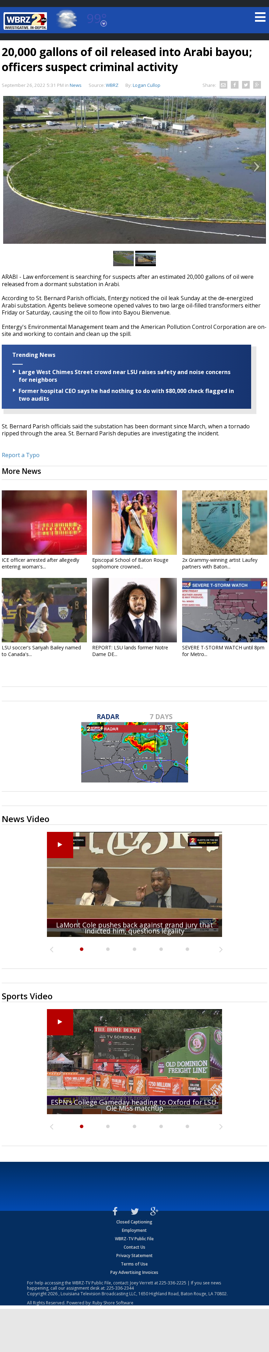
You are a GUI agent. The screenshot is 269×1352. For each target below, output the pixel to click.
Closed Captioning (134, 1222)
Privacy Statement (134, 1255)
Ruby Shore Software (112, 1303)
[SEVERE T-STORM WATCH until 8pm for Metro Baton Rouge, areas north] (224, 610)
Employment (134, 1230)
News (76, 85)
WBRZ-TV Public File (134, 1239)
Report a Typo (21, 455)
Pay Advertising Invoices (134, 1272)
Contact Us (134, 1247)
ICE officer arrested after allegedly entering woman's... (40, 563)
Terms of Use (134, 1264)
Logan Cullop (146, 85)
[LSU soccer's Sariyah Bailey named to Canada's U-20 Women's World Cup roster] (44, 610)
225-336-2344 (120, 1288)
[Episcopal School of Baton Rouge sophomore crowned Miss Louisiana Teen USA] (134, 522)
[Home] (26, 21)
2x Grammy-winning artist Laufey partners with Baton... (219, 563)
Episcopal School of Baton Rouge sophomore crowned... (130, 563)
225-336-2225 (172, 1283)
